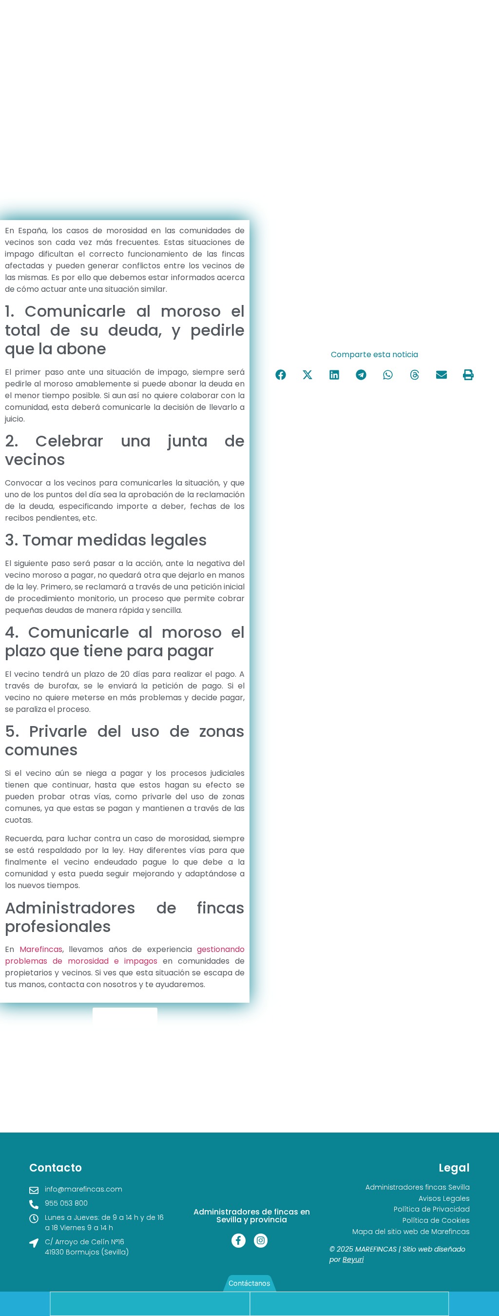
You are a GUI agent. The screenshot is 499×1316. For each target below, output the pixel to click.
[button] (280, 374)
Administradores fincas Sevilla (417, 1187)
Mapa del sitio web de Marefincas (411, 1232)
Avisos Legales (444, 1198)
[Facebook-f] (238, 1241)
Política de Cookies (436, 1220)
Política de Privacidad (432, 1209)
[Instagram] (261, 1241)
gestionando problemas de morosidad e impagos (125, 955)
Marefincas (40, 949)
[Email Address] (349, 1304)
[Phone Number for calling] (150, 1304)
